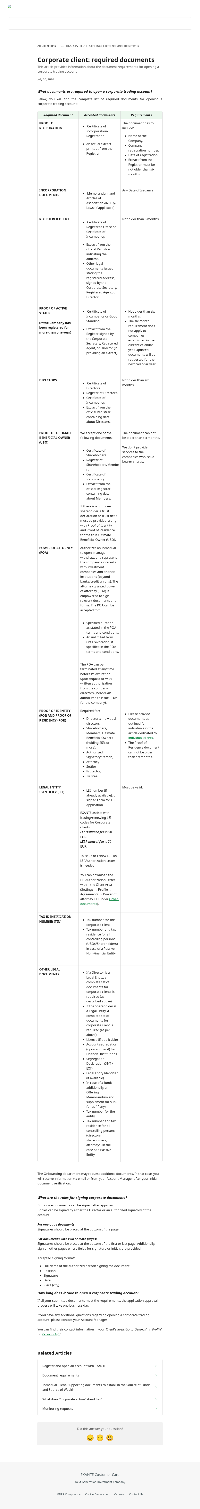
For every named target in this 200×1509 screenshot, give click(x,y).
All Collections (47, 46)
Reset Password (159, 6)
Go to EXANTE (110, 6)
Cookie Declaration (97, 1494)
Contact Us (136, 1494)
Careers (119, 1494)
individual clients (140, 738)
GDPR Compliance (68, 1494)
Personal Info (51, 1334)
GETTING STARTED (73, 46)
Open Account (134, 6)
